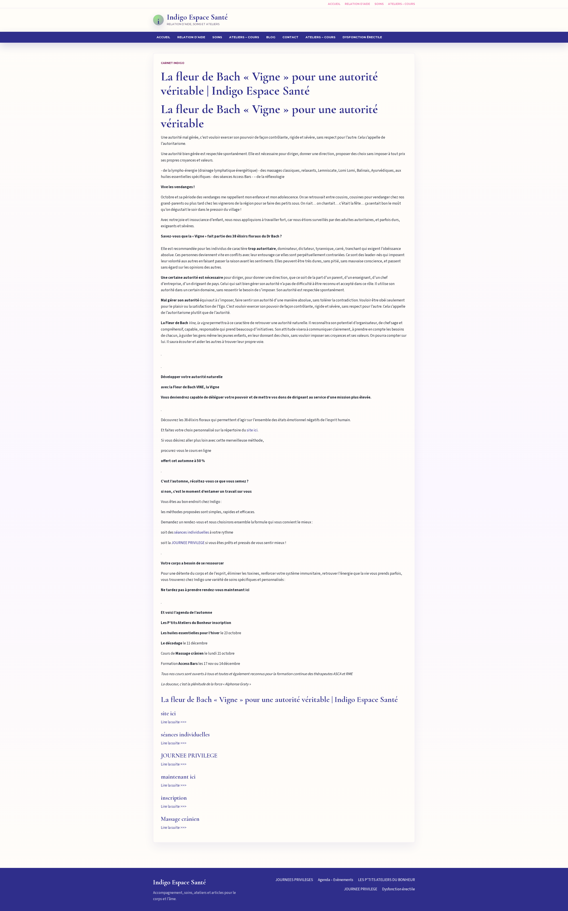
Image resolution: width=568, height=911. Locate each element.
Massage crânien (180, 819)
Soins (379, 4)
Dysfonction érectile (362, 37)
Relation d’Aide (357, 4)
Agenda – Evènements (335, 880)
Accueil (334, 4)
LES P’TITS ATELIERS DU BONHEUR (386, 880)
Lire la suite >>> (173, 722)
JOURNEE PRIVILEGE (188, 543)
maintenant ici (178, 776)
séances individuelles (191, 532)
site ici (252, 430)
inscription (174, 797)
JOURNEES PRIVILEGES (294, 880)
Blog (270, 37)
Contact (290, 37)
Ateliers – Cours (401, 4)
